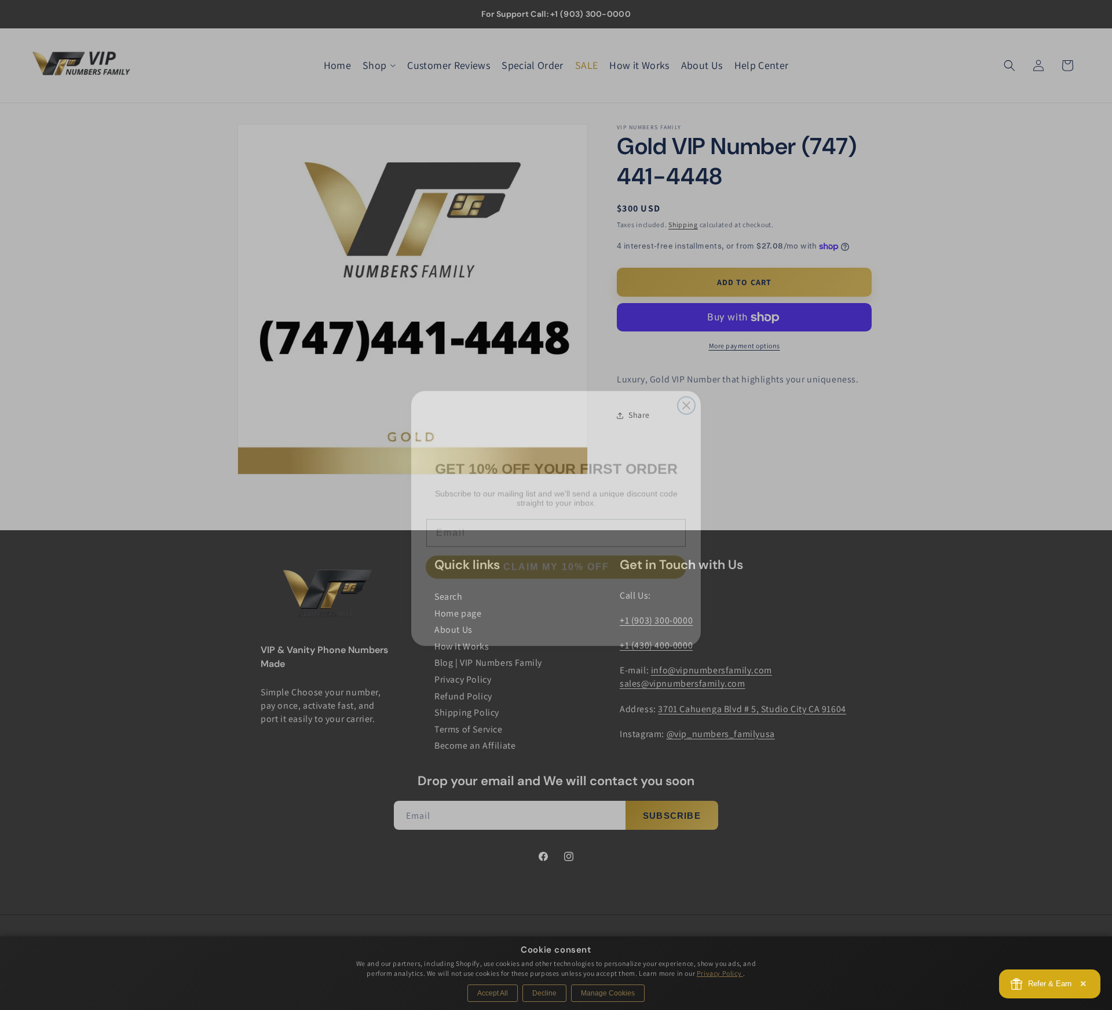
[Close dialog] (686, 392)
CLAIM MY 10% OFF (556, 554)
